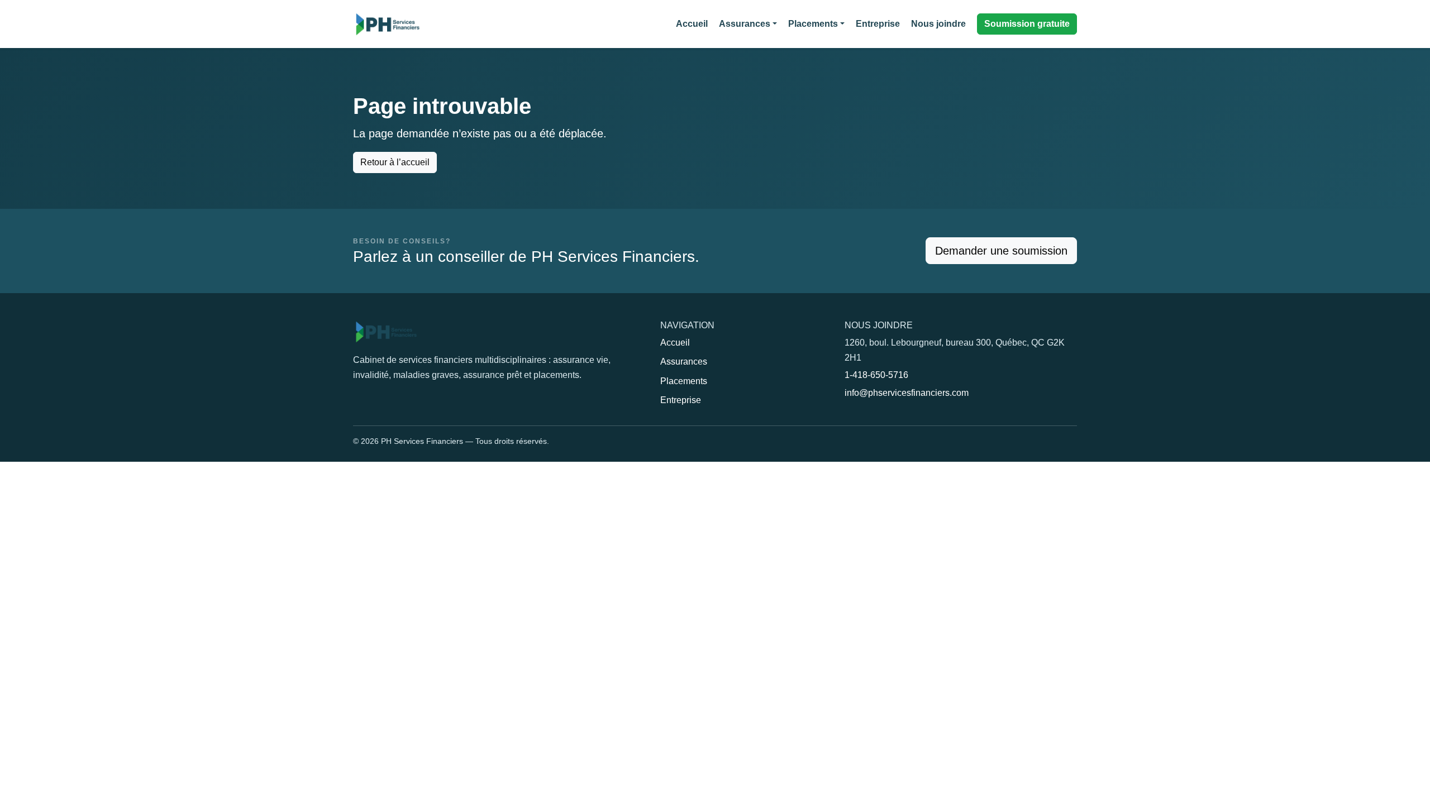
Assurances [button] (744, 23)
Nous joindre (938, 23)
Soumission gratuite (1027, 23)
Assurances (683, 361)
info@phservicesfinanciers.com (907, 393)
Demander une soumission (1001, 251)
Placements (683, 381)
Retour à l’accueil (395, 162)
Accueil (692, 23)
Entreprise (878, 23)
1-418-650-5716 (876, 375)
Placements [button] (813, 23)
